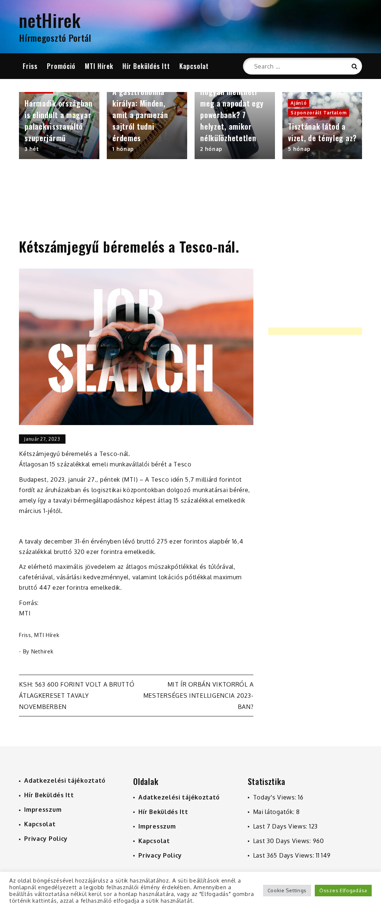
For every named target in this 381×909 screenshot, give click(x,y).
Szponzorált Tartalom (318, 112)
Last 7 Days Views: (281, 826)
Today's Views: (275, 797)
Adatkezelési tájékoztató (65, 780)
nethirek (42, 651)
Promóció (61, 66)
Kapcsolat (194, 66)
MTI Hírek (99, 66)
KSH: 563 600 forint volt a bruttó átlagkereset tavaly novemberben (76, 695)
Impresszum (42, 809)
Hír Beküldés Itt (146, 66)
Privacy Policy (46, 838)
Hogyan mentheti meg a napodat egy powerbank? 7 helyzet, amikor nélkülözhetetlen (232, 114)
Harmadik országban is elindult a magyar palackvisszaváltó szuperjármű (59, 120)
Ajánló (299, 103)
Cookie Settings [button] (287, 890)
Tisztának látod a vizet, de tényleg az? (322, 132)
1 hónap (123, 149)
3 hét (32, 149)
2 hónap (211, 149)
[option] (59, 125)
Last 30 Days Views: (283, 841)
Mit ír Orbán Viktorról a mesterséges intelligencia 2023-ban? (198, 695)
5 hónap (299, 149)
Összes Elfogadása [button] (343, 890)
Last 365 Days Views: (284, 855)
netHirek (50, 20)
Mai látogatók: (275, 811)
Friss (30, 66)
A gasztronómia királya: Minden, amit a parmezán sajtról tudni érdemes (140, 114)
